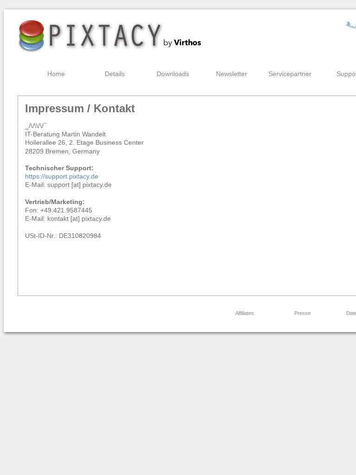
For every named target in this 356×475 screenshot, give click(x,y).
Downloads (173, 73)
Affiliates (244, 313)
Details (115, 73)
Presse (302, 313)
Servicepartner (290, 73)
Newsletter (231, 73)
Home (56, 73)
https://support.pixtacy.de (61, 176)
